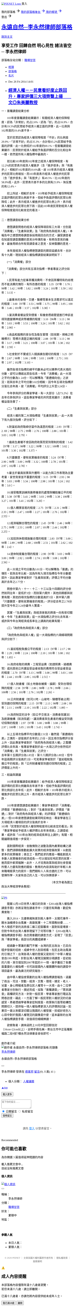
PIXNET (16, 1258)
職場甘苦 (30, 60)
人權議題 (28, 1081)
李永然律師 (8, 1051)
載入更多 (7, 1094)
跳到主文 (7, 36)
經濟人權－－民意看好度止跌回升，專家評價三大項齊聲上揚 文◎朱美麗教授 (39, 96)
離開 (20, 1303)
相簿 (11, 67)
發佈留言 (7, 1115)
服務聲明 (37, 1261)
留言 (37, 1071)
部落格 (12, 71)
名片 (11, 75)
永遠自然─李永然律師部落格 (36, 27)
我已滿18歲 (8, 1303)
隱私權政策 (62, 1258)
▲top (4, 1087)
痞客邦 (29, 1071)
